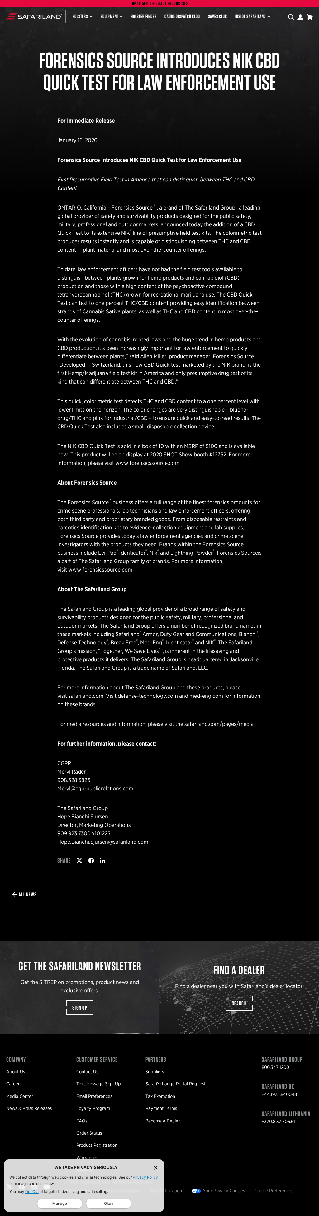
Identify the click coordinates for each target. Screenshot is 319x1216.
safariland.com (85, 695)
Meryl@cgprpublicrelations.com (95, 788)
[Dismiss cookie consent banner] (155, 1167)
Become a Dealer (162, 1121)
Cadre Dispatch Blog (182, 16)
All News (28, 894)
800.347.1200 (275, 1067)
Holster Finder (143, 16)
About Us (15, 1071)
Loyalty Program (93, 1108)
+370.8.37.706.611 (279, 1121)
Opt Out (32, 1191)
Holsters (80, 16)
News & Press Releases (29, 1108)
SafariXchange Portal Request (175, 1084)
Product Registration (96, 1145)
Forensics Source (133, 207)
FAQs (81, 1121)
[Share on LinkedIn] (102, 860)
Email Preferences (94, 1096)
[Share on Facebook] (91, 860)
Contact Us (87, 1071)
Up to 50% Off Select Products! (159, 3)
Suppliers (154, 1071)
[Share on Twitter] (79, 860)
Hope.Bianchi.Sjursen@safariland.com (102, 841)
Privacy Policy (145, 1177)
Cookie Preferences (274, 1191)
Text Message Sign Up (98, 1084)
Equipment (109, 16)
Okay (108, 1203)
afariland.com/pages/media (220, 724)
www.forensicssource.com (147, 463)
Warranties (87, 1158)
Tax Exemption (160, 1096)
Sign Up (79, 1007)
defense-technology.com (148, 695)
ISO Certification (166, 1191)
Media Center (19, 1096)
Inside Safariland (250, 16)
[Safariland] (34, 16)
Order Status (89, 1133)
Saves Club (217, 16)
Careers (13, 1084)
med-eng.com (206, 695)
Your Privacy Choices (224, 1191)
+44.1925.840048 (279, 1094)
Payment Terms (161, 1108)
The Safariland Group (210, 207)
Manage (59, 1203)
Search (239, 1003)
